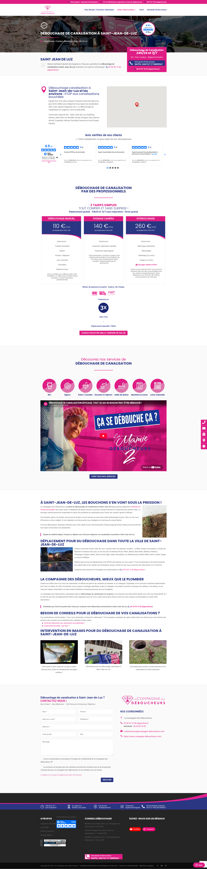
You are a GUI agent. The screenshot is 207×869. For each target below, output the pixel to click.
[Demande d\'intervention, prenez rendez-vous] (204, 434)
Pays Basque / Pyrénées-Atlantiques (99, 10)
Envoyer (107, 780)
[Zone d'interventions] (204, 440)
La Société (44, 827)
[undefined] (57, 157)
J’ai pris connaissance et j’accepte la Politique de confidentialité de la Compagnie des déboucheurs (74, 760)
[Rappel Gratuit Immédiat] (204, 422)
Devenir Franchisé (47, 831)
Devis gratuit (84, 2)
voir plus (154, 154)
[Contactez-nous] (204, 428)
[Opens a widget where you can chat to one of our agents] (199, 865)
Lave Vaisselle (157, 394)
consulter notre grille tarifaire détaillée (103, 333)
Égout (67, 394)
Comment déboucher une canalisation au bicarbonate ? (64, 623)
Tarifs (141, 10)
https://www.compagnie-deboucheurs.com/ (143, 736)
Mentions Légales (146, 866)
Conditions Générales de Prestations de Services (99, 866)
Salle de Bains (121, 394)
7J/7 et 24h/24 (122, 2)
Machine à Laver (139, 394)
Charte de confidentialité (128, 866)
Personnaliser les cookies (66, 817)
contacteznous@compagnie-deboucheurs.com (144, 731)
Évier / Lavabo (85, 394)
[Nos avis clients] (204, 446)
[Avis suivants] (164, 154)
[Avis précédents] (60, 154)
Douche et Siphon (103, 394)
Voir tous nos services (103, 476)
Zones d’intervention (125, 10)
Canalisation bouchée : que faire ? (56, 626)
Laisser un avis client (48, 824)
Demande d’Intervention (157, 10)
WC (49, 394)
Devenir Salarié (46, 835)
